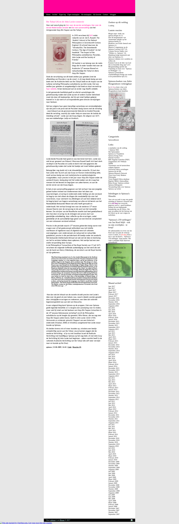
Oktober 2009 (113, 466)
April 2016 (112, 314)
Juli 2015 (111, 331)
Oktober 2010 (113, 442)
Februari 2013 (113, 388)
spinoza (52, 520)
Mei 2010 (111, 452)
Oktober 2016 (113, 302)
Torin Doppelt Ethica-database (118, 179)
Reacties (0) (77, 347)
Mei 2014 (111, 358)
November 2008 (113, 487)
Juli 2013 (111, 378)
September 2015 (114, 327)
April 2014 (112, 360)
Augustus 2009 (113, 469)
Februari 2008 (113, 504)
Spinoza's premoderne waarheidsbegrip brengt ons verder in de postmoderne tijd (120, 74)
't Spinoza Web (113, 150)
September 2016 (114, 304)
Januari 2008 (112, 506)
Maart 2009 (112, 479)
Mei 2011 (111, 429)
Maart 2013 (112, 386)
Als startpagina (86, 14)
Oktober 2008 (113, 489)
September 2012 (114, 397)
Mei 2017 (111, 288)
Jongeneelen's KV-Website (117, 162)
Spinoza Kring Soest (115, 156)
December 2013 (113, 368)
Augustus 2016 (113, 306)
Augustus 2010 (113, 446)
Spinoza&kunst (113, 140)
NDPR (110, 163)
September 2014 (114, 351)
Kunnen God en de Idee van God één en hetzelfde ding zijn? (119, 64)
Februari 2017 (113, 294)
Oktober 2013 (113, 372)
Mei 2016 (111, 312)
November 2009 (113, 464)
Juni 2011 (111, 427)
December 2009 (113, 462)
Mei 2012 (111, 405)
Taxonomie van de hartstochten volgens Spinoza (119, 166)
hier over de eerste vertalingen (78, 25)
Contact (105, 14)
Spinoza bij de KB (114, 171)
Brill (91, 36)
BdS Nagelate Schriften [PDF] (118, 160)
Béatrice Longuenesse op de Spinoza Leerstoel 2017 (117, 48)
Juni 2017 (111, 286)
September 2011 (113, 421)
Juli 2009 (111, 471)
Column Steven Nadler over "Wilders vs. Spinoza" (118, 52)
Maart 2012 (112, 409)
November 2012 (113, 393)
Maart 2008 (112, 503)
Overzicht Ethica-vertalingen (118, 169)
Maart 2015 (112, 339)
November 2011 (113, 417)
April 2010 (112, 454)
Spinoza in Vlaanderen (116, 154)
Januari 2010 (112, 460)
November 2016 (113, 300)
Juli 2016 (111, 308)
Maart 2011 (112, 432)
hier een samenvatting (80, 28)
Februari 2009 (113, 481)
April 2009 (112, 477)
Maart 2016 (112, 316)
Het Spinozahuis (114, 152)
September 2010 (114, 444)
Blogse (62, 520)
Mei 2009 (111, 475)
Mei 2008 (111, 499)
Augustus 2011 (113, 423)
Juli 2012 (111, 401)
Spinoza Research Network (117, 173)
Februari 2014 (113, 364)
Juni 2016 (111, 310)
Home (48, 14)
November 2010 (113, 440)
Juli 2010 (111, 448)
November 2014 (113, 347)
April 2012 (112, 407)
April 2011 (112, 430)
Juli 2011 (111, 425)
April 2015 (112, 337)
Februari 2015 (113, 341)
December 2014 (113, 345)
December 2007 (113, 508)
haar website (51, 89)
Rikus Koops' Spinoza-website (118, 183)
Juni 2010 (111, 450)
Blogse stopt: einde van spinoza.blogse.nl (116, 35)
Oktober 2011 (113, 419)
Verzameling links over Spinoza (119, 187)
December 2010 (113, 438)
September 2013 (114, 374)
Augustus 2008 (113, 493)
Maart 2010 (112, 456)
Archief (54, 14)
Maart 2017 (112, 292)
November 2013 (113, 370)
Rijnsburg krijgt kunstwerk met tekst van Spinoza (119, 56)
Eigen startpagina (73, 14)
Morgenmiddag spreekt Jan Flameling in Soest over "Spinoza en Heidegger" (120, 69)
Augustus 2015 (113, 329)
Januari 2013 (112, 390)
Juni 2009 (111, 473)
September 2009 (114, 467)
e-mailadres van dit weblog (117, 148)
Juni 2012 (111, 403)
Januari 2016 (112, 319)
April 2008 (112, 501)
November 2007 (113, 510)
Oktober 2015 (113, 325)
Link (69, 347)
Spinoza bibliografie (115, 185)
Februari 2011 (113, 434)
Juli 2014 (111, 355)
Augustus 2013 (113, 376)
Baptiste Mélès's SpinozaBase (118, 181)
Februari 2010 (113, 458)
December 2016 (113, 298)
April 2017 (112, 290)
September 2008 (114, 491)
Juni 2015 (111, 333)
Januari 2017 (112, 296)
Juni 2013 (111, 380)
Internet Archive (114, 158)
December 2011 (113, 415)
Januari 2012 (112, 413)
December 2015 (113, 321)
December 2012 (113, 392)
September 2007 (114, 514)
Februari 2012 (113, 411)
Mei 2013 (111, 382)
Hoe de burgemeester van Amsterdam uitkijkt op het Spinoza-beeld (117, 39)
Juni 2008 (111, 497)
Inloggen (113, 14)
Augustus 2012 (113, 399)
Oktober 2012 (113, 395)
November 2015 (113, 323)
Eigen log (62, 14)
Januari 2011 (112, 436)
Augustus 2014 (113, 353)
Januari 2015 (112, 343)
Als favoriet (97, 14)
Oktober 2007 (113, 512)
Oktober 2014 (113, 349)
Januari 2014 (112, 366)
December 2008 (113, 485)
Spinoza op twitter (114, 189)
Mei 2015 (111, 335)
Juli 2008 (111, 495)
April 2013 (112, 384)
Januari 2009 (112, 483)
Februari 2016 (113, 317)
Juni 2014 (111, 356)
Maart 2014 (112, 362)
